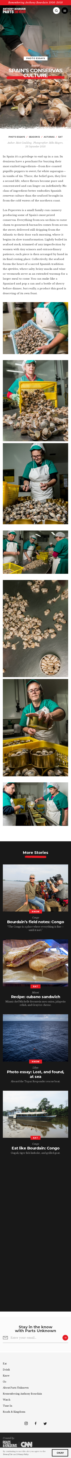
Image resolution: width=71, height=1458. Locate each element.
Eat (5, 1363)
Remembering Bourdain (22, 1393)
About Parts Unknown (16, 1387)
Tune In (7, 1405)
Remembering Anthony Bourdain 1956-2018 (35, 2)
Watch (6, 1399)
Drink (6, 1369)
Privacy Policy (23, 1454)
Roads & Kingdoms (14, 1411)
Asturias (35, 65)
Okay (60, 1452)
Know (6, 1375)
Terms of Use (7, 1454)
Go (4, 1381)
